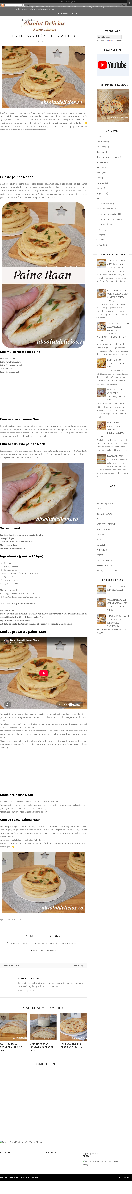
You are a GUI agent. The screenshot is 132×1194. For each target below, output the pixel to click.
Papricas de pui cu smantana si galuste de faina (21, 535)
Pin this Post (72, 944)
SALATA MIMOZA (115, 456)
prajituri (100, 193)
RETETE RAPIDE (104, 514)
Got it (74, 13)
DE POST (101, 534)
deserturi (101, 152)
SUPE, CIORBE (103, 529)
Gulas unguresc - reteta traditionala (16, 541)
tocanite (100, 240)
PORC (99, 540)
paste (99, 172)
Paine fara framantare (10, 362)
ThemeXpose (20, 1177)
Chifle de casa (6, 368)
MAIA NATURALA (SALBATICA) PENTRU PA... (42, 1047)
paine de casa (50, 950)
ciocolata (101, 146)
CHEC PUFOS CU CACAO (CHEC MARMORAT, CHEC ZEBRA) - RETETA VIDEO (111, 429)
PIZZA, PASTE (103, 550)
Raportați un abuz (91, 1153)
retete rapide (103, 224)
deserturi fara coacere (107, 157)
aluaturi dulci (102, 136)
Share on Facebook (20, 944)
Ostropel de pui (7, 538)
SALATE (100, 508)
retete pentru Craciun (107, 214)
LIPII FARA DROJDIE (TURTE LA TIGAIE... (71, 1045)
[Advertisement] (43, 149)
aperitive (101, 141)
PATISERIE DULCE (105, 565)
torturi (100, 245)
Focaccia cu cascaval (9, 372)
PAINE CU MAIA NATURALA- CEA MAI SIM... (11, 1047)
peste (99, 178)
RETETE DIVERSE (105, 560)
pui (98, 198)
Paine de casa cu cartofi (11, 365)
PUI (98, 519)
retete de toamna (105, 208)
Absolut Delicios (28, 20)
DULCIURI (101, 545)
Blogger (71, 1)
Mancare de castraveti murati (13, 548)
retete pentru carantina (108, 219)
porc (99, 188)
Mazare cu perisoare (9, 545)
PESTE (100, 555)
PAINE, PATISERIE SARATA (109, 570)
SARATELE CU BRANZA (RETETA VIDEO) (115, 363)
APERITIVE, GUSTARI (106, 524)
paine (40, 950)
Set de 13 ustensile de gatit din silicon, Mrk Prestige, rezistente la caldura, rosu (36, 624)
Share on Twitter (47, 944)
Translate (117, 40)
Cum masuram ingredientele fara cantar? (19, 603)
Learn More (62, 13)
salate (99, 229)
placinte (100, 183)
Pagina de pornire (105, 503)
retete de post (103, 203)
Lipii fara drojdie (7, 358)
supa (99, 234)
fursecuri (101, 162)
